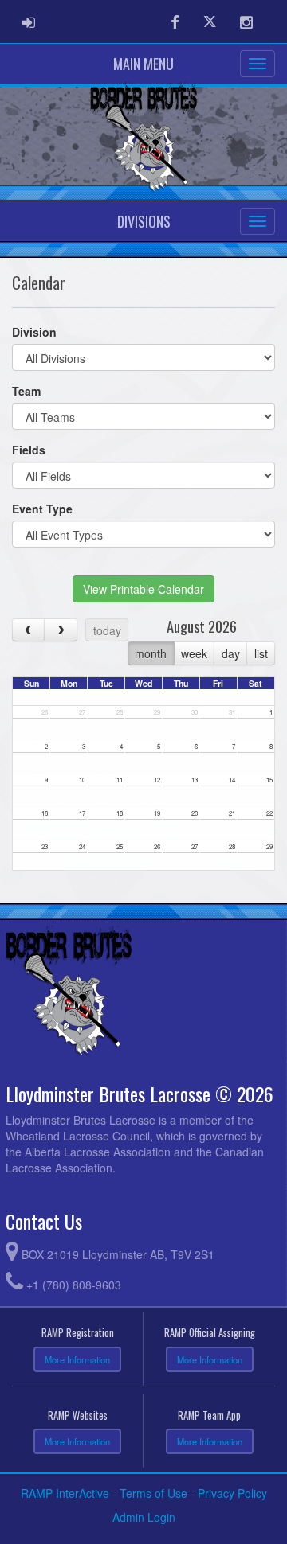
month (151, 653)
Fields (28, 450)
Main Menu (143, 63)
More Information (77, 1359)
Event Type (42, 509)
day (231, 653)
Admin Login (143, 1517)
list (261, 653)
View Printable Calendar (143, 589)
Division (34, 332)
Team (26, 391)
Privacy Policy (232, 1493)
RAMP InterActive (65, 1493)
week (194, 653)
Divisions (144, 221)
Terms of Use (153, 1493)
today (107, 630)
